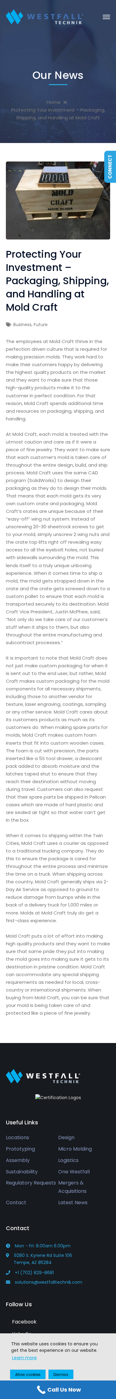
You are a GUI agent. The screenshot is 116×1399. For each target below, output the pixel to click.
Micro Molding (75, 1148)
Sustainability (22, 1171)
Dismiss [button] (61, 1374)
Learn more (24, 1358)
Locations (17, 1137)
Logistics (68, 1160)
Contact (16, 1202)
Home (54, 102)
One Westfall (74, 1171)
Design (66, 1137)
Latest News (73, 1202)
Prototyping (20, 1148)
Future (41, 324)
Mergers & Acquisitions (72, 1187)
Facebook (24, 1321)
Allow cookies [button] (28, 1374)
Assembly (18, 1160)
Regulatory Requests (31, 1182)
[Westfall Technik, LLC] (44, 16)
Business (22, 324)
